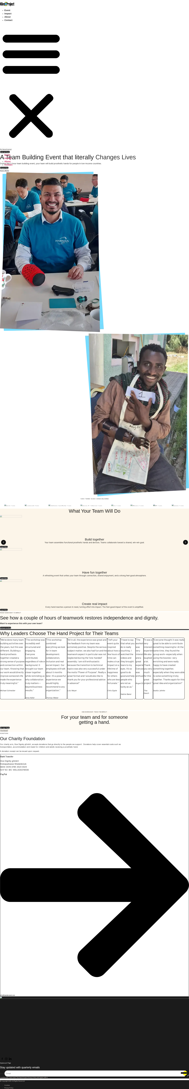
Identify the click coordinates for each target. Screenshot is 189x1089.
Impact (7, 13)
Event (7, 10)
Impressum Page (5, 1063)
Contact (8, 20)
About (7, 17)
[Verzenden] (185, 1073)
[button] (31, 85)
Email (2, 1073)
